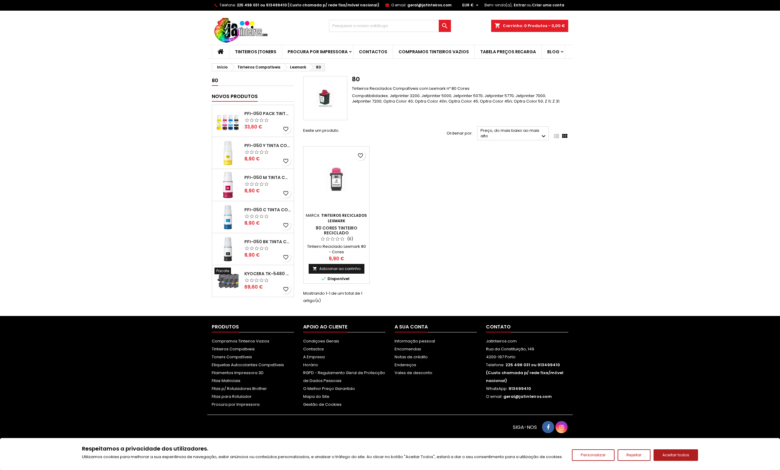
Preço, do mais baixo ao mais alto (513, 134)
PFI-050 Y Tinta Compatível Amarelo (267, 145)
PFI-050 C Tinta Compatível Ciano (267, 209)
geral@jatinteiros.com (429, 5)
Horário (310, 365)
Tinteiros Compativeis (233, 349)
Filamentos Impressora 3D (238, 373)
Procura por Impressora (318, 52)
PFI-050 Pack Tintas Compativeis (267, 113)
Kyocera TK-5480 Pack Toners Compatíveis (267, 273)
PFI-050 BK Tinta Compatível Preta (267, 241)
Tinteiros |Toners (255, 52)
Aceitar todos (675, 455)
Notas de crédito (411, 357)
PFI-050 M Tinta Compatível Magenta (267, 177)
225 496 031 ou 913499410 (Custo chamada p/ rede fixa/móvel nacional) (308, 5)
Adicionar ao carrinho (336, 268)
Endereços (405, 365)
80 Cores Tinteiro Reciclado (336, 230)
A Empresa (314, 357)
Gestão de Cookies (322, 404)
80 (215, 80)
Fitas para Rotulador (232, 396)
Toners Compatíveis (232, 357)
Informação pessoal (415, 341)
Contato (498, 326)
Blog (553, 52)
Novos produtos (235, 96)
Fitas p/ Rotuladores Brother (239, 388)
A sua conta (411, 326)
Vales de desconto (413, 373)
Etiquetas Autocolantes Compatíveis (248, 365)
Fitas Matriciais (226, 381)
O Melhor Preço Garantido (329, 388)
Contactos (373, 52)
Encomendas (408, 349)
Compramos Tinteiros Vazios (434, 52)
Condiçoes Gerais (321, 341)
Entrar (520, 5)
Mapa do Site (316, 396)
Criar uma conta (548, 5)
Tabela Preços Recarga (508, 52)
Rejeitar (634, 455)
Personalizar (593, 455)
